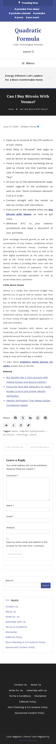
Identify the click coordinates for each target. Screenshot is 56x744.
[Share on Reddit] (6, 425)
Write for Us (12, 616)
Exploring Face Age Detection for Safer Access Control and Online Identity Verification (28, 391)
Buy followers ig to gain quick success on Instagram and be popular (17, 447)
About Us (10, 611)
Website (10, 527)
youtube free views (27, 9)
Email (10, 516)
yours (20, 17)
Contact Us (11, 606)
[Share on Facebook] (15, 418)
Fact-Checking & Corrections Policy (25, 642)
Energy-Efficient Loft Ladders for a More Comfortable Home (23, 77)
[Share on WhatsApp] (38, 418)
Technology (22, 435)
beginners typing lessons (32, 431)
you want (33, 17)
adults (15, 431)
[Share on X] (23, 418)
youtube (40, 13)
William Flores (28, 126)
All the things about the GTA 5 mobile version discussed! (42, 447)
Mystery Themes (27, 740)
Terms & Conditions (16, 627)
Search (27, 51)
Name (10, 505)
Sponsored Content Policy (20, 647)
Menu (30, 63)
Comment (12, 475)
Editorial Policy (13, 637)
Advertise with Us (15, 621)
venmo (33, 435)
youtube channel (20, 13)
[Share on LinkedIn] (30, 418)
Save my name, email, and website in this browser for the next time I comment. (27, 544)
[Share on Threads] (21, 425)
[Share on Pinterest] (45, 418)
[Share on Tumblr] (13, 425)
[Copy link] (28, 425)
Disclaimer (11, 632)
